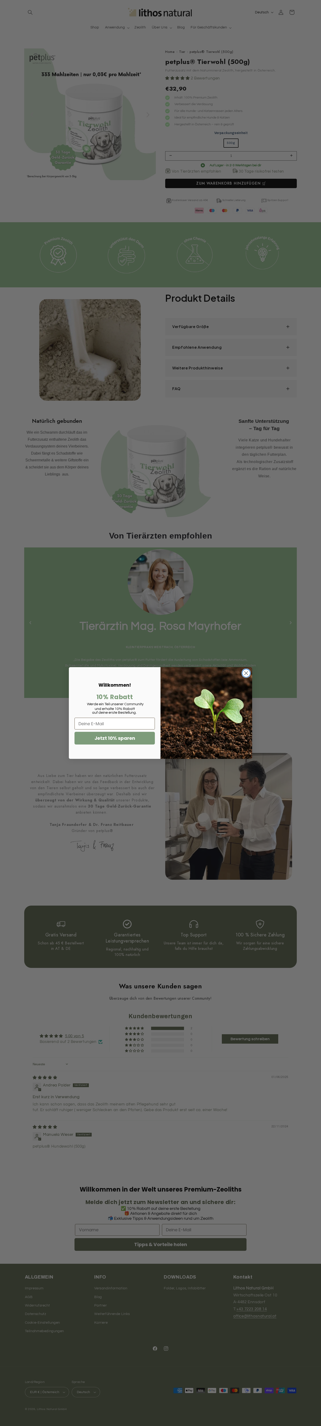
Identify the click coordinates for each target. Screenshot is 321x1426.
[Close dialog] (246, 673)
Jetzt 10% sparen (114, 738)
